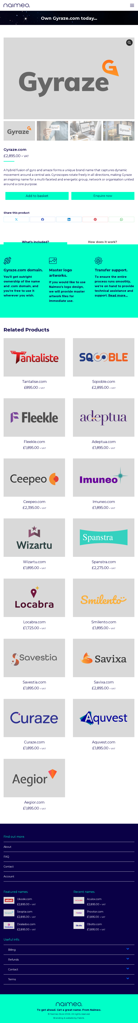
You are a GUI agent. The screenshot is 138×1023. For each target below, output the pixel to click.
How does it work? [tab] (102, 242)
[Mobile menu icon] (132, 5)
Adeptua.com (104, 442)
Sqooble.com (103, 381)
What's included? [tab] (35, 242)
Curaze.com (34, 742)
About (7, 846)
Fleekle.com (34, 442)
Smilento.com (103, 622)
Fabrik (80, 1018)
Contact (9, 866)
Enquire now (102, 196)
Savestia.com (34, 682)
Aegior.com (34, 802)
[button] (129, 42)
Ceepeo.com (34, 502)
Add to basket (37, 196)
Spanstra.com (104, 562)
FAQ (6, 856)
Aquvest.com (103, 742)
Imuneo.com (104, 502)
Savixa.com (104, 682)
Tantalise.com (34, 381)
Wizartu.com (34, 562)
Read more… (118, 295)
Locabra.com (34, 622)
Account (9, 876)
